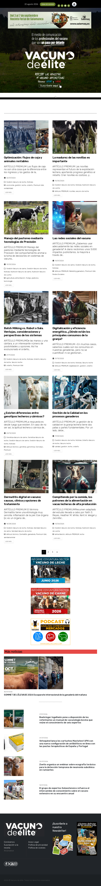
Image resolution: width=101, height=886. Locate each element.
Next (57, 552)
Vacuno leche (17, 362)
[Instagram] (68, 5)
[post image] (26, 137)
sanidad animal (9, 537)
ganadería (31, 534)
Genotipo (39, 447)
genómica (31, 447)
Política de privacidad (38, 845)
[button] (55, 97)
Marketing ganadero (76, 271)
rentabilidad (8, 188)
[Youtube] (65, 5)
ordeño (30, 185)
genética (22, 447)
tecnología (8, 281)
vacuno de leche (82, 191)
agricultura (10, 278)
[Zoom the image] (74, 3)
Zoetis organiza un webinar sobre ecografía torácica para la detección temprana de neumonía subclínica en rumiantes (67, 767)
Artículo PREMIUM (61, 191)
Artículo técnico (12, 447)
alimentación (20, 278)
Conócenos (9, 842)
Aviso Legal (33, 842)
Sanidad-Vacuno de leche (22, 531)
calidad (57, 447)
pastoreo (35, 278)
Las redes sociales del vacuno (71, 238)
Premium (7, 450)
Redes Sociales (58, 274)
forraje (28, 278)
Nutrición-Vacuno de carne (21, 272)
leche (24, 185)
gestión (18, 185)
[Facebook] (58, 5)
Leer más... (9, 192)
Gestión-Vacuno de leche (16, 182)
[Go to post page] (33, 673)
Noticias (30, 182)
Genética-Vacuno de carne (16, 437)
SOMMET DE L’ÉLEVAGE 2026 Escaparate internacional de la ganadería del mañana (45, 694)
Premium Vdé (39, 185)
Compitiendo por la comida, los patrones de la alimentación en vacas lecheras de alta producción (74, 500)
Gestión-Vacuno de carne (16, 269)
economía (10, 185)
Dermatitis (23, 534)
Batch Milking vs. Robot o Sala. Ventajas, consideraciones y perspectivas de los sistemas (23, 331)
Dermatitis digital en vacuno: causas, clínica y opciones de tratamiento (22, 500)
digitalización (74, 366)
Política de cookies (36, 848)
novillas (72, 191)
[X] (62, 5)
